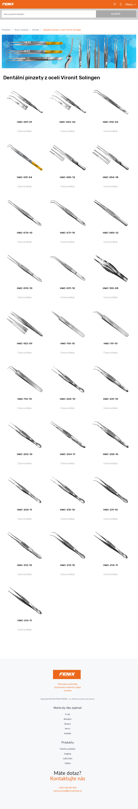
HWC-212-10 (24, 565)
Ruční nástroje (21, 29)
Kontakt (67, 733)
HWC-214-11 (110, 565)
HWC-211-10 (110, 509)
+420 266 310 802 (68, 788)
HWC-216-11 (24, 620)
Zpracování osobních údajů (67, 687)
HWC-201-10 (110, 398)
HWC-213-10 (67, 565)
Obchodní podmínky (67, 684)
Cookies (68, 690)
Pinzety (35, 29)
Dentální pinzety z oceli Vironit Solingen (62, 29)
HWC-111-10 (111, 343)
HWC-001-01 (24, 121)
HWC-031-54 (24, 177)
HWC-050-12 (67, 177)
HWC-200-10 (67, 398)
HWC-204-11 (67, 454)
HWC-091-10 (67, 288)
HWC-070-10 (24, 232)
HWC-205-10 (110, 454)
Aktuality (68, 719)
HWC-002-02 (67, 121)
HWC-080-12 (110, 232)
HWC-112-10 (24, 398)
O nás (67, 714)
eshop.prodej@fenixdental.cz (67, 791)
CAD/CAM (67, 758)
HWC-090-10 (24, 288)
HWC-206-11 (24, 509)
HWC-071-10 (67, 232)
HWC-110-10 (67, 343)
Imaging (67, 753)
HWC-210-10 (67, 509)
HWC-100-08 (110, 288)
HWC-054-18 (110, 177)
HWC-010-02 (110, 121)
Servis (67, 728)
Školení (67, 724)
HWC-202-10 (24, 454)
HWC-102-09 (24, 343)
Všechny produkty (67, 749)
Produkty (6, 29)
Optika (68, 763)
